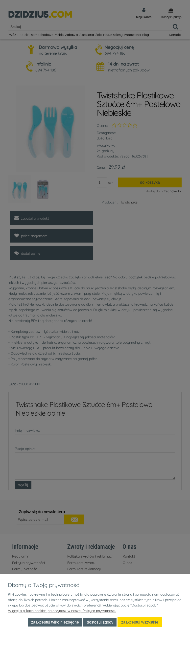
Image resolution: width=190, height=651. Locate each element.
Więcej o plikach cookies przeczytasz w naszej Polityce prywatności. (62, 610)
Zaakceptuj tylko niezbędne (55, 622)
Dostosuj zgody (100, 622)
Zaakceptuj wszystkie (139, 622)
